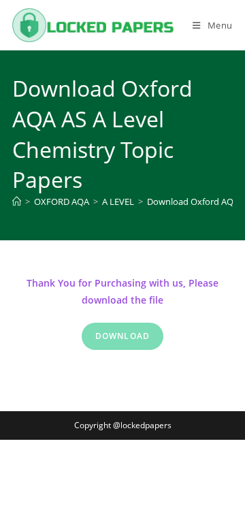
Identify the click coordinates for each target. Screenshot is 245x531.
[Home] (16, 201)
